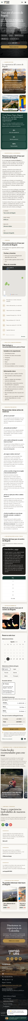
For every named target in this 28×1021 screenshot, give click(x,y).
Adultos (5, 703)
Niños (5, 707)
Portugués (15, 676)
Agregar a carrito (14, 729)
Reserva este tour (14, 47)
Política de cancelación (7, 738)
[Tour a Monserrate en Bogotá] (9, 894)
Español (6, 669)
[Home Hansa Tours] (6, 2)
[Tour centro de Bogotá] (10, 620)
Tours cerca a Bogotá (8, 1001)
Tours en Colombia (7, 1003)
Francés (6, 672)
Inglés (14, 669)
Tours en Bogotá (7, 9)
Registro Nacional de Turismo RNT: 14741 (12, 985)
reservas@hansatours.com (10, 973)
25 (8, 659)
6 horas (7, 683)
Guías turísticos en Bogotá (9, 996)
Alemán (15, 672)
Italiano (6, 676)
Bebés (5, 711)
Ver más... (23, 336)
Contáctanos (6, 1006)
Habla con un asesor (14, 940)
